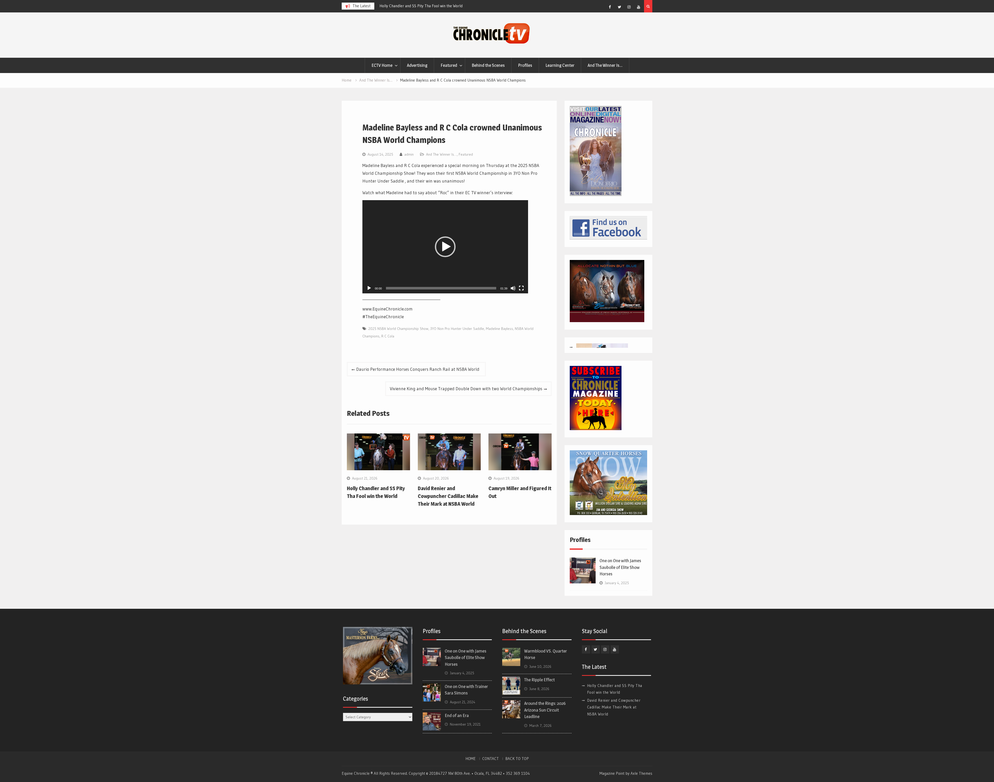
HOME (470, 758)
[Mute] (513, 288)
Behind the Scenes (488, 65)
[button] (445, 246)
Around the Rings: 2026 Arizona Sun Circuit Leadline (545, 710)
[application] (445, 246)
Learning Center (559, 65)
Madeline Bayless (499, 328)
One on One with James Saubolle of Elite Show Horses (620, 567)
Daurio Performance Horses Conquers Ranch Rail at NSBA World (418, 369)
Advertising (417, 65)
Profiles (525, 65)
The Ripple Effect (539, 679)
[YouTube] (638, 7)
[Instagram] (629, 7)
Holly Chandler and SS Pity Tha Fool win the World (421, 5)
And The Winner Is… (605, 65)
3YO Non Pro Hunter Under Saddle (457, 328)
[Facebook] (610, 7)
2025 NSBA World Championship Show (398, 328)
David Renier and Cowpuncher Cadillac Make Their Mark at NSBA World (448, 496)
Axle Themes (641, 773)
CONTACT (490, 758)
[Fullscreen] (521, 288)
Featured (449, 65)
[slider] (441, 288)
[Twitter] (619, 7)
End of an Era (457, 715)
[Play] (369, 288)
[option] (426, 6)
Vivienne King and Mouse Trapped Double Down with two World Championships (466, 388)
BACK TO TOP (517, 758)
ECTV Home (381, 65)
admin (409, 154)
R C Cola (387, 336)
